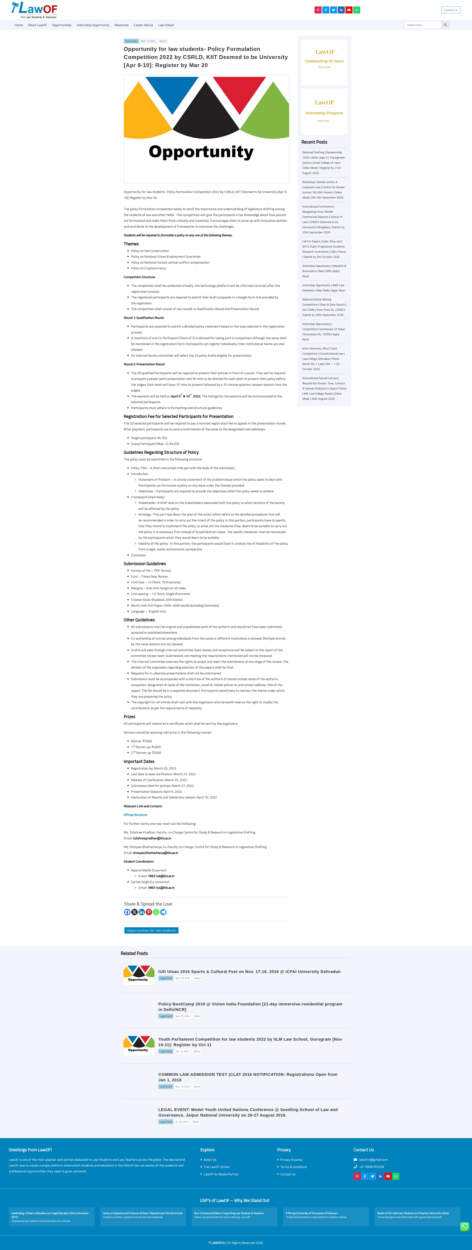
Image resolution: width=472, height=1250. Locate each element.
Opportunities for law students (151, 930)
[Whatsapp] (156, 912)
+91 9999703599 (371, 1166)
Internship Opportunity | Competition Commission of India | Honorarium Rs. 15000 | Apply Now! (323, 332)
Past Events (131, 41)
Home (18, 24)
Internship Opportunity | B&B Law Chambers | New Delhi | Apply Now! (323, 288)
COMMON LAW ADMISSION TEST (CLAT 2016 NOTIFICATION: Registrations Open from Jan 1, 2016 (248, 1077)
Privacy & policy (291, 1159)
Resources (121, 24)
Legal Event (166, 978)
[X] (134, 912)
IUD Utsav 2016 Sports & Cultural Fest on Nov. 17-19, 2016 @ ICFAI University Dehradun (249, 971)
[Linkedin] (141, 912)
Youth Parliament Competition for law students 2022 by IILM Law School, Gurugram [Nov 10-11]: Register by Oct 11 (250, 1042)
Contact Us (451, 10)
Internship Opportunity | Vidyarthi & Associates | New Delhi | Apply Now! (324, 271)
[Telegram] (163, 912)
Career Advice (143, 24)
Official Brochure (135, 814)
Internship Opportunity (93, 24)
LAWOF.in (218, 1242)
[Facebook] (127, 912)
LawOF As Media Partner (221, 1174)
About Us (210, 1159)
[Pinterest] (149, 912)
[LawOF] (159, 10)
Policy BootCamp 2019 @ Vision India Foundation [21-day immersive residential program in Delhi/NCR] (250, 1007)
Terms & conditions (293, 1166)
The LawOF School (217, 1166)
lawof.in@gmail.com (373, 1159)
